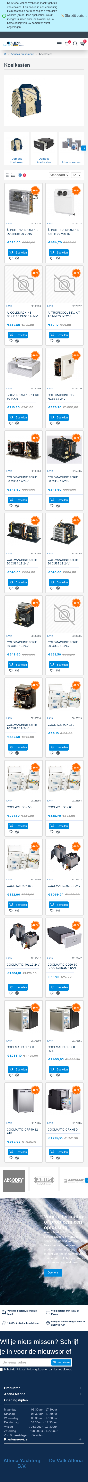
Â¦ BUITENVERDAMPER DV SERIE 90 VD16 (22, 231)
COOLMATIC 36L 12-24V (64, 885)
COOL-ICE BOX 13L (61, 724)
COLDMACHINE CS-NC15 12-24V (61, 396)
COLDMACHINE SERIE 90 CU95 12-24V (63, 644)
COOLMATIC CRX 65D (63, 1129)
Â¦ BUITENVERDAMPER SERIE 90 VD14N (63, 231)
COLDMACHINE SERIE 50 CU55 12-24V (63, 479)
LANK (9, 223)
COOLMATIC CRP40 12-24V (23, 1131)
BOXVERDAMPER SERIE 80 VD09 (23, 396)
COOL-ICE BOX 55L (20, 807)
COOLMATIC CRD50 (20, 1047)
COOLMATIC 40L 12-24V (23, 964)
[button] (4, 147)
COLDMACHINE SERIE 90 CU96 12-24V (22, 726)
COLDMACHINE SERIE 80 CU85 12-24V (63, 561)
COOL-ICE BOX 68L (61, 807)
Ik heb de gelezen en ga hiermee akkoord (38, 1369)
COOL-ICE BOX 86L (20, 885)
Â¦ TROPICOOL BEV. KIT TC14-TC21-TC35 (64, 314)
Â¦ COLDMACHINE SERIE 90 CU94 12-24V (22, 314)
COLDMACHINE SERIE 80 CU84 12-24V (22, 561)
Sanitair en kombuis (23, 54)
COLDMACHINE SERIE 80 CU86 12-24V (22, 644)
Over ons (53, 1272)
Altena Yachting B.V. (22, 1463)
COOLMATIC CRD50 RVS (61, 1048)
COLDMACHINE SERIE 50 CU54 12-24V (22, 479)
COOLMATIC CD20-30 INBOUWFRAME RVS (62, 966)
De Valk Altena (66, 1460)
